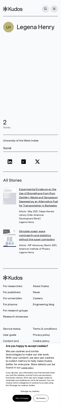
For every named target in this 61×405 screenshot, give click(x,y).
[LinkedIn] (10, 161)
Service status (12, 328)
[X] (37, 161)
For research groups (15, 310)
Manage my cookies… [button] (30, 391)
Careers (38, 298)
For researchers (12, 286)
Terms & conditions (45, 328)
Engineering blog (43, 304)
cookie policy (27, 368)
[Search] (45, 9)
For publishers (12, 292)
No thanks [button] (41, 398)
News (36, 292)
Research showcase (15, 316)
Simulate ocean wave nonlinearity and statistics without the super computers (37, 235)
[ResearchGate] (23, 161)
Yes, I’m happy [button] (21, 398)
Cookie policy (41, 341)
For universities (12, 298)
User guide (9, 334)
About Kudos (41, 286)
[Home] (12, 9)
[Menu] (54, 9)
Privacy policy (41, 334)
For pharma (10, 304)
